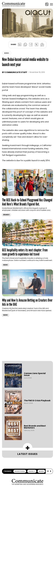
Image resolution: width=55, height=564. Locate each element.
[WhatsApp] (25, 44)
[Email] (42, 44)
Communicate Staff (16, 72)
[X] (36, 44)
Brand (41, 471)
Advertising (20, 471)
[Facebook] (31, 44)
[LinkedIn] (19, 44)
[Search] (46, 4)
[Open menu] (51, 4)
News (6, 53)
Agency (32, 471)
